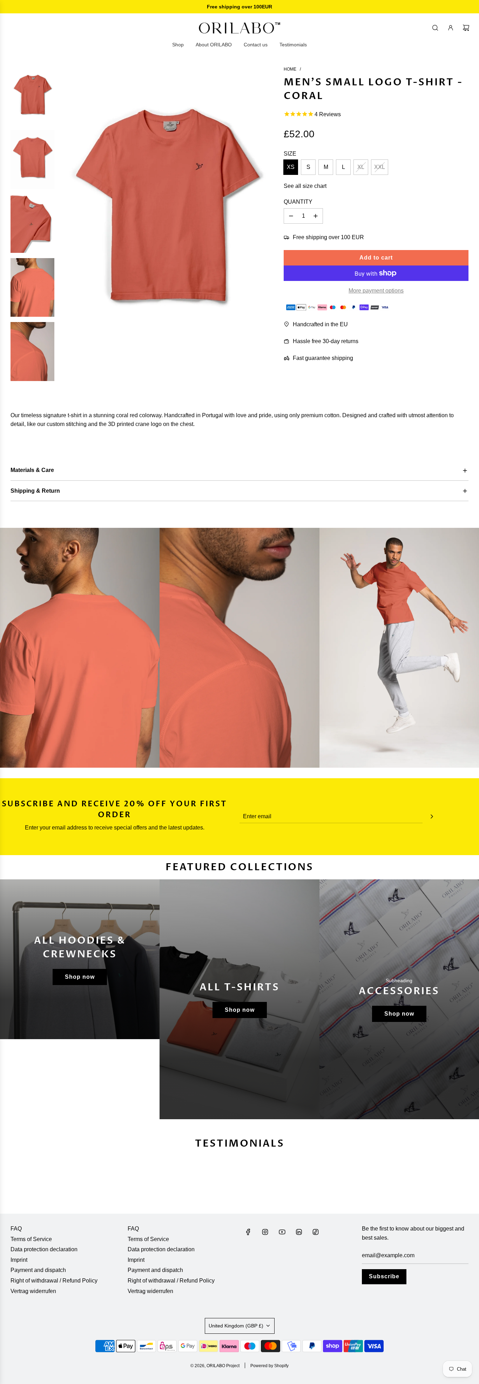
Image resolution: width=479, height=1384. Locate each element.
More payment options (376, 291)
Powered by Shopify (269, 1365)
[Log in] (450, 27)
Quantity (298, 202)
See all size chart (305, 186)
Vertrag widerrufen (33, 1291)
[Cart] (466, 27)
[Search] (435, 27)
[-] (291, 216)
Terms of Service (31, 1239)
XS (291, 167)
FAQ (16, 1229)
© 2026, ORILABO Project (215, 1365)
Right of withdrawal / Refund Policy (54, 1281)
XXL (379, 167)
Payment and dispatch (38, 1270)
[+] (316, 216)
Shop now (80, 977)
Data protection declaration (44, 1249)
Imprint (19, 1260)
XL (360, 167)
